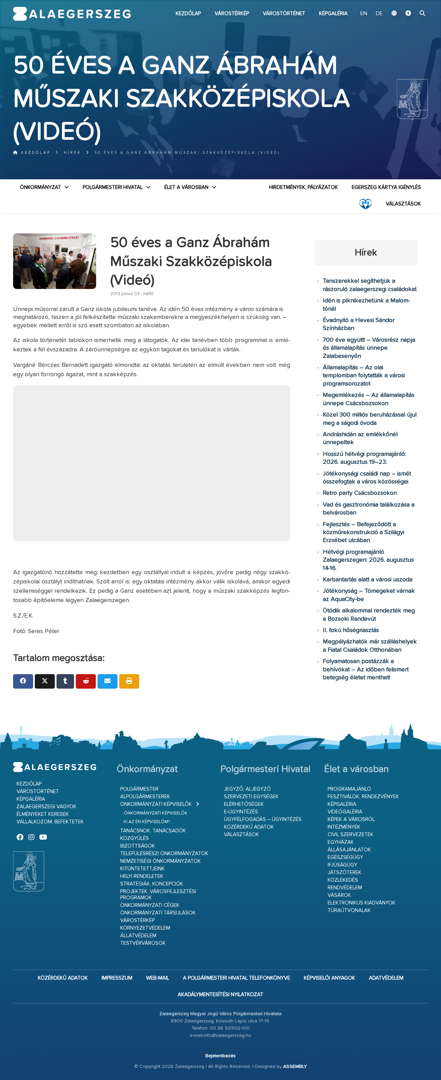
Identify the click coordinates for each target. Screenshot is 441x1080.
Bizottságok (137, 846)
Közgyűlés (134, 838)
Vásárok (339, 895)
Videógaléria (345, 811)
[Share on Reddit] (86, 681)
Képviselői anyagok (329, 978)
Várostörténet (284, 13)
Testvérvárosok (143, 943)
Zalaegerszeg (72, 14)
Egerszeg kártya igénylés (386, 187)
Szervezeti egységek (251, 796)
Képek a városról (351, 819)
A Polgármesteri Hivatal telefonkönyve (236, 978)
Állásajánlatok (349, 849)
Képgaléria (333, 13)
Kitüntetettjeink (142, 868)
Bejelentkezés (220, 1055)
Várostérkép (232, 13)
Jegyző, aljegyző (247, 789)
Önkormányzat (40, 187)
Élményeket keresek (43, 814)
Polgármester (139, 789)
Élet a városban (186, 187)
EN (363, 14)
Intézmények (344, 827)
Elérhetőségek (244, 804)
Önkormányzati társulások (158, 913)
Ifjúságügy (342, 865)
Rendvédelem (345, 887)
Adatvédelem (386, 978)
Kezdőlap (188, 13)
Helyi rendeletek (141, 876)
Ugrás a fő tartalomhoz (410, 3)
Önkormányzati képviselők (156, 804)
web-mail (157, 978)
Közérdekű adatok (249, 827)
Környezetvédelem (145, 928)
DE (379, 14)
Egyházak (341, 842)
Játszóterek (344, 872)
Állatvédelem (138, 935)
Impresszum (117, 978)
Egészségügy (345, 857)
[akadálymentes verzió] (408, 13)
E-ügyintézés (241, 811)
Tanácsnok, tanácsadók (153, 830)
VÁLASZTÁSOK (403, 204)
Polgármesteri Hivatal (113, 187)
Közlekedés (343, 880)
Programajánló (349, 789)
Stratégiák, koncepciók (151, 884)
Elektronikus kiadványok (362, 903)
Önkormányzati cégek (150, 905)
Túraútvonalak (349, 910)
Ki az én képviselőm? (147, 822)
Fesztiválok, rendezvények (363, 796)
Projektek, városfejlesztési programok (158, 894)
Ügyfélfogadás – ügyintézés (262, 819)
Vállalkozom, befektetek (50, 821)
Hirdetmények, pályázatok (303, 187)
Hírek (72, 152)
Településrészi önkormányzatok (164, 853)
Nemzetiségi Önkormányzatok (160, 861)
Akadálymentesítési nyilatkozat (220, 994)
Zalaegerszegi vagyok (46, 806)
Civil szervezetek (350, 834)
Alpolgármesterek (145, 796)
